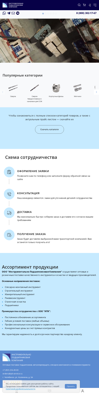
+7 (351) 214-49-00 (10, 370)
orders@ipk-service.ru (12, 373)
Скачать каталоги (49, 129)
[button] (43, 13)
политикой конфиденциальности (20, 389)
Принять (71, 386)
